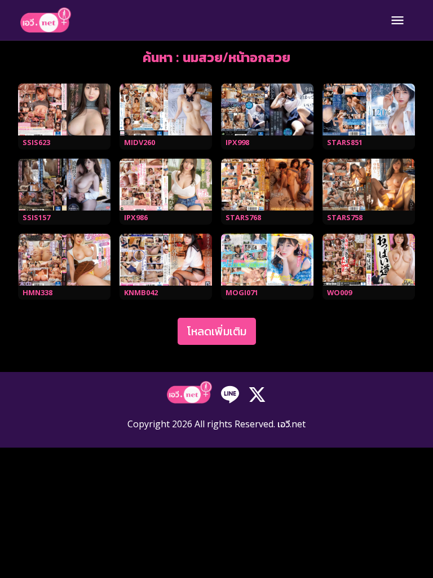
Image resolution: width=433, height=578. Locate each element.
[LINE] (230, 393)
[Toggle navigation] (397, 20)
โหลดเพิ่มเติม (216, 331)
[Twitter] (257, 393)
